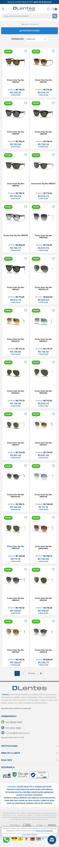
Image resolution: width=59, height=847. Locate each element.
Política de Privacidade (44, 831)
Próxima (31, 673)
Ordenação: (17, 39)
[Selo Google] (20, 774)
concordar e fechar (29, 835)
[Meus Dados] (48, 8)
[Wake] (52, 825)
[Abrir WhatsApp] (6, 839)
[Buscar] (54, 16)
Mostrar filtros (31, 31)
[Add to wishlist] (25, 51)
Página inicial (24, 24)
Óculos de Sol (34, 24)
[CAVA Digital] (27, 825)
